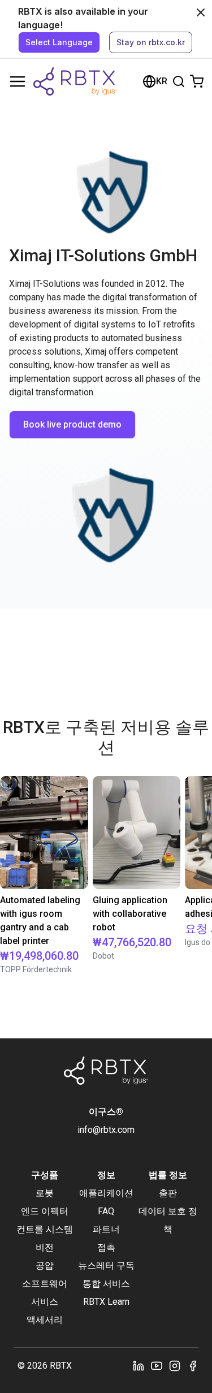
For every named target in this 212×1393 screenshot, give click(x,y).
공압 (45, 1265)
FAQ (106, 1211)
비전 (45, 1247)
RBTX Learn (106, 1301)
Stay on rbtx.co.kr (150, 42)
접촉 (106, 1247)
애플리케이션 (106, 1193)
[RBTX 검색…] (178, 81)
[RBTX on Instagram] (174, 1366)
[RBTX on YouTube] (156, 1366)
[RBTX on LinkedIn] (138, 1366)
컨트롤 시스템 (44, 1229)
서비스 (44, 1301)
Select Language (59, 42)
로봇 (45, 1193)
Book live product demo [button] (72, 424)
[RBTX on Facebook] (192, 1366)
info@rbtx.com (106, 1129)
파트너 (106, 1229)
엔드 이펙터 (44, 1211)
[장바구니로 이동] (197, 81)
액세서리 (45, 1319)
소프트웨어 (44, 1283)
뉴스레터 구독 (106, 1265)
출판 (168, 1193)
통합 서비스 (106, 1283)
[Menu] (17, 81)
